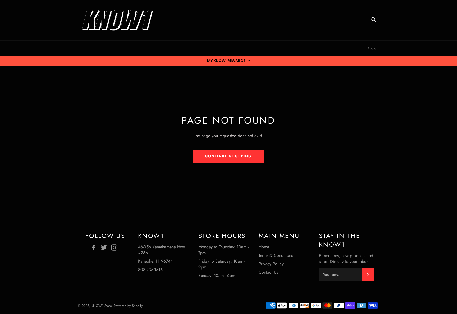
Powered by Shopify (128, 305)
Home (264, 247)
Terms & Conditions (276, 255)
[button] (228, 61)
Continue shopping (228, 156)
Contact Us (268, 272)
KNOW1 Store (101, 305)
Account (373, 48)
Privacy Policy (271, 264)
